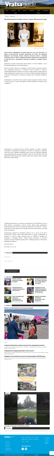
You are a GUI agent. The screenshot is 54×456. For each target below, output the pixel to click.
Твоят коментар (8, 261)
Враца (7, 10)
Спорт (15, 13)
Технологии (45, 10)
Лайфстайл (31, 10)
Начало (6, 16)
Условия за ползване (7, 446)
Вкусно (38, 13)
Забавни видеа (47, 442)
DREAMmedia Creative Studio (44, 454)
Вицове (47, 439)
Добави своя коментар (12, 271)
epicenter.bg (13, 247)
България (13, 10)
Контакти (7, 441)
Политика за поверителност (8, 449)
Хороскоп (47, 437)
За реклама (7, 443)
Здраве (38, 10)
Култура (24, 10)
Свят (19, 10)
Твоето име (7, 256)
